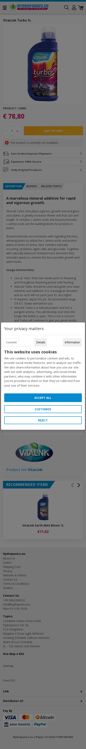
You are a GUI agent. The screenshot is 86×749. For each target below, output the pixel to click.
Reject (43, 420)
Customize (43, 409)
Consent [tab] (11, 342)
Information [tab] (72, 342)
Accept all (42, 398)
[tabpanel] (43, 369)
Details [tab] (40, 342)
